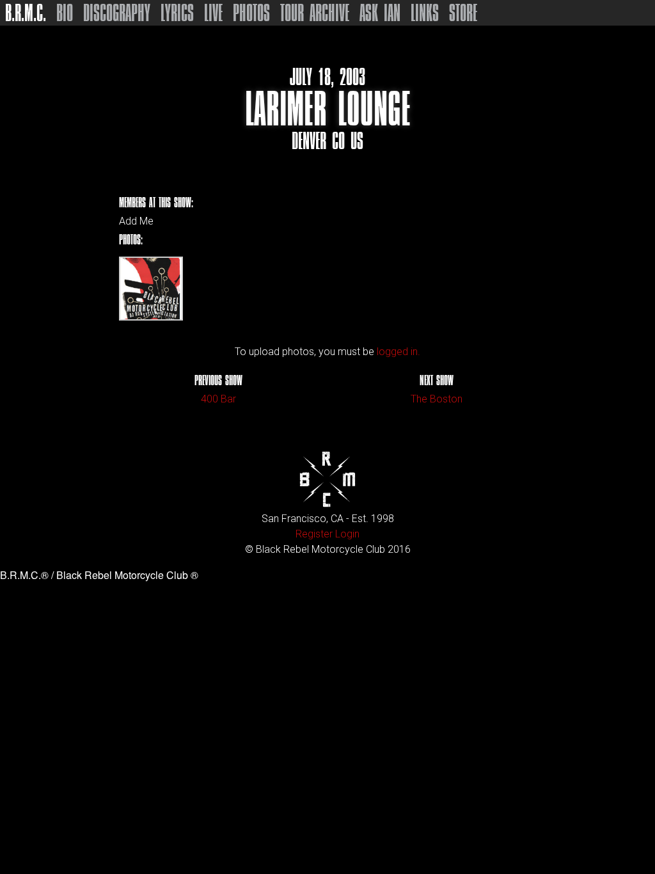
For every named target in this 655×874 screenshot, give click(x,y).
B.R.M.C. (25, 13)
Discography (116, 13)
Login (347, 534)
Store (463, 13)
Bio (64, 13)
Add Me (136, 221)
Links (425, 13)
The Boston (436, 399)
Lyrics (177, 13)
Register (314, 534)
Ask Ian (379, 13)
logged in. (398, 352)
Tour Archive (314, 13)
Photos (251, 13)
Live (213, 13)
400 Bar (218, 399)
